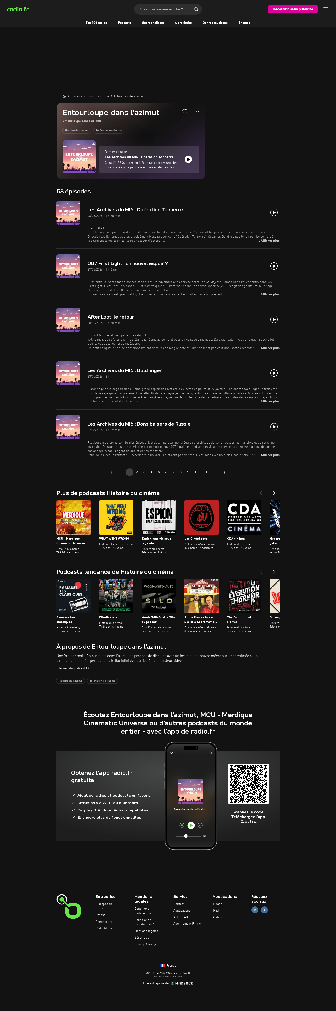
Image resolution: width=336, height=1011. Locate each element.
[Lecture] (188, 159)
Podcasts (124, 22)
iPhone (217, 904)
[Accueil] (64, 96)
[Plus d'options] (196, 111)
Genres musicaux (215, 22)
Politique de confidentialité (144, 922)
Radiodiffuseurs (106, 928)
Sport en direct (153, 22)
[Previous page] (121, 472)
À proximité (183, 22)
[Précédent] (260, 491)
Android (218, 917)
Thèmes (244, 22)
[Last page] (223, 472)
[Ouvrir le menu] (326, 9)
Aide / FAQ (180, 917)
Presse (100, 915)
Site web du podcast (70, 668)
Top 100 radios (96, 22)
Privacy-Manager (146, 944)
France (170, 965)
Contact (178, 904)
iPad (216, 910)
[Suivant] (274, 491)
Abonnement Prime (187, 923)
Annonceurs (104, 921)
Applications (182, 910)
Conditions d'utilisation (142, 911)
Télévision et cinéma (109, 130)
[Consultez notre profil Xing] (264, 909)
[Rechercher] (196, 9)
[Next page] (214, 472)
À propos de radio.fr (104, 906)
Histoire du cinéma (76, 130)
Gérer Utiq (141, 937)
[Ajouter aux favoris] (185, 111)
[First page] (112, 472)
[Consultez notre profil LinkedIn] (255, 909)
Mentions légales (146, 931)
